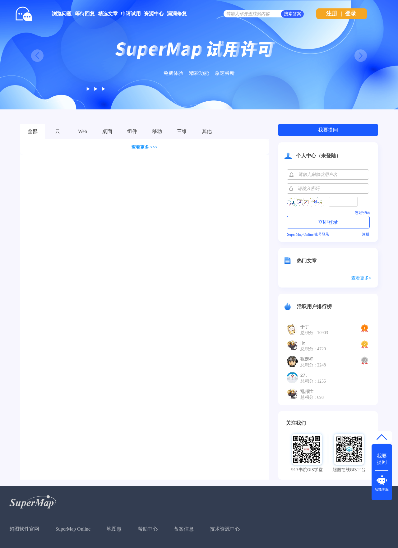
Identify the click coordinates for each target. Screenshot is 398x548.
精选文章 (108, 13)
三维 (182, 131)
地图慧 (114, 529)
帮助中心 (148, 529)
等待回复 (85, 13)
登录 (350, 13)
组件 (132, 131)
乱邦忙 (306, 391)
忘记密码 (362, 212)
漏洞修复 (177, 13)
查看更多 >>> (145, 147)
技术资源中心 (225, 529)
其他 (207, 131)
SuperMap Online (72, 529)
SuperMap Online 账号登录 (308, 234)
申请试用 (131, 13)
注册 (331, 13)
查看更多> (361, 278)
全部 (33, 131)
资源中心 (154, 13)
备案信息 (184, 529)
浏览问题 (62, 13)
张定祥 (306, 359)
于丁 (304, 326)
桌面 (107, 131)
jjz (302, 342)
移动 (157, 131)
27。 (305, 375)
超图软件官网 (24, 529)
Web (82, 131)
